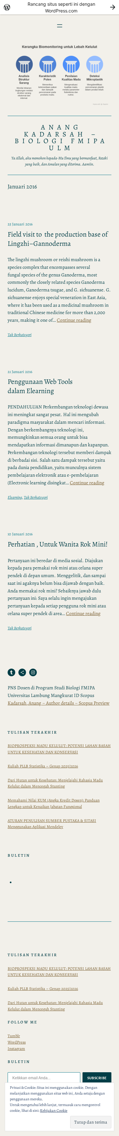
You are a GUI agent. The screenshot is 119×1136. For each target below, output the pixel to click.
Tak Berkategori (19, 334)
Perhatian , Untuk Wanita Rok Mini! (58, 544)
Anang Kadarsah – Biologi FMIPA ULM (61, 137)
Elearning (15, 497)
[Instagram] (33, 672)
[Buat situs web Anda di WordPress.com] (59, 7)
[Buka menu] (59, 26)
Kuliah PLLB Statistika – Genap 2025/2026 (43, 766)
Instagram (16, 1048)
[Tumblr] (11, 672)
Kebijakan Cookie (53, 1110)
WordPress (17, 1042)
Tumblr (14, 1035)
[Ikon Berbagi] (22, 672)
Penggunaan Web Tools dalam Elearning (40, 386)
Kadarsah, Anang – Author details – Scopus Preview (58, 703)
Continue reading (74, 320)
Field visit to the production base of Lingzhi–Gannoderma (58, 239)
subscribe (97, 1078)
